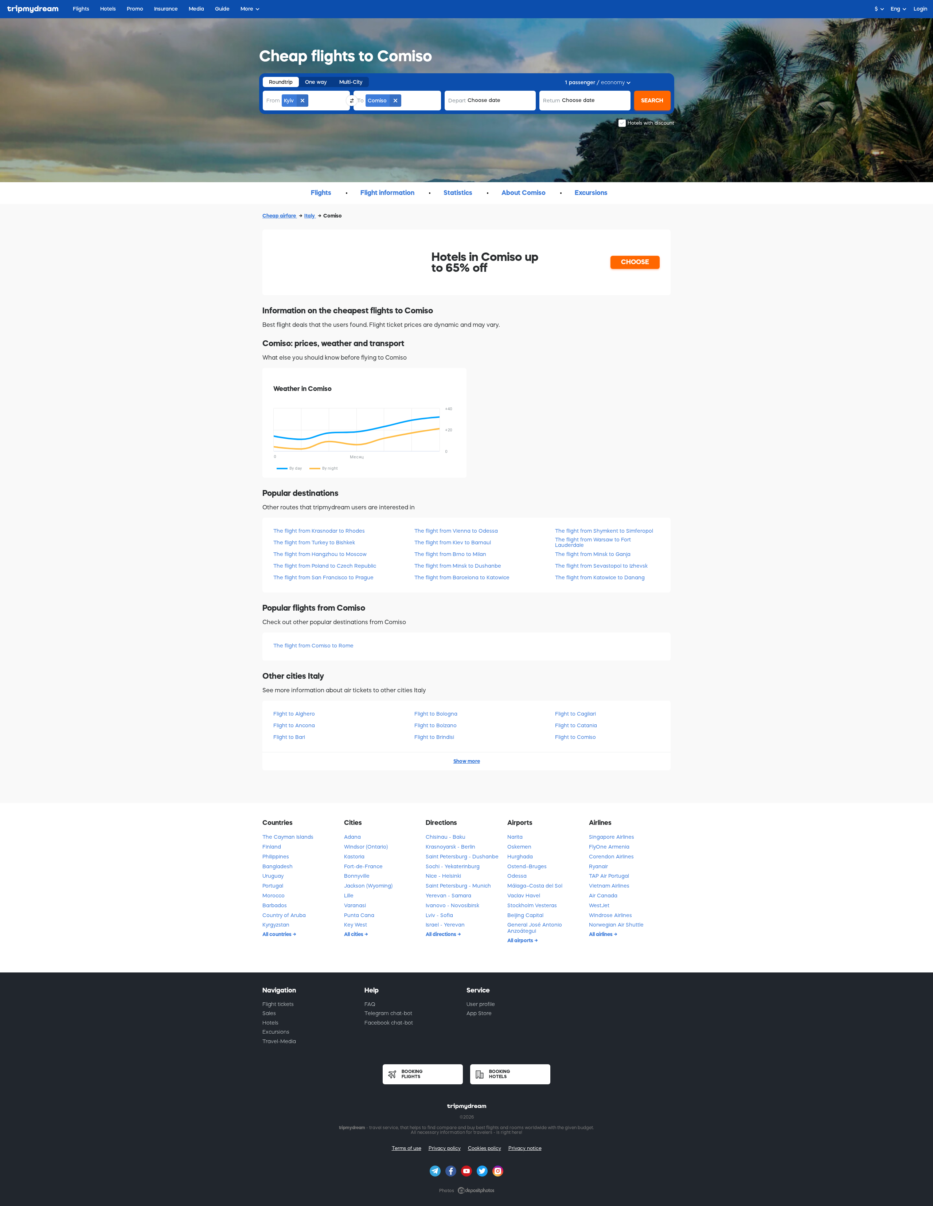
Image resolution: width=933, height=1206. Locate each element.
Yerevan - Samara (448, 895)
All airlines (601, 934)
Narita (515, 836)
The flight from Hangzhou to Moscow (320, 554)
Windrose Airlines (610, 915)
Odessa (517, 875)
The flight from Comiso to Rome (313, 645)
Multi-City (351, 82)
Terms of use (406, 1148)
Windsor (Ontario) (366, 846)
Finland (271, 846)
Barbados (274, 905)
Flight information (387, 192)
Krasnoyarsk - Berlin (450, 846)
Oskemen (519, 846)
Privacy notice (525, 1148)
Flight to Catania (576, 725)
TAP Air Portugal (609, 875)
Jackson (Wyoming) (368, 885)
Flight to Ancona (294, 725)
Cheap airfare (279, 215)
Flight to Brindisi (434, 737)
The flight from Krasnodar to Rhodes (319, 530)
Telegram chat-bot (388, 1013)
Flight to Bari (289, 737)
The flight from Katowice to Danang (600, 577)
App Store (479, 1013)
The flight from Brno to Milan (450, 554)
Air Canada (603, 895)
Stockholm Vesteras (532, 905)
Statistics (458, 192)
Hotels (270, 1022)
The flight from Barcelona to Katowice (462, 577)
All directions (441, 934)
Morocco (273, 895)
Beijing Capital (525, 915)
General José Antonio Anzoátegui (534, 927)
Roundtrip (281, 82)
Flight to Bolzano (435, 725)
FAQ (369, 1004)
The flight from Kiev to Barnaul (452, 542)
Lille (349, 895)
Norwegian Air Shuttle (616, 924)
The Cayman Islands (287, 836)
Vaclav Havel (523, 895)
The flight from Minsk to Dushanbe (457, 565)
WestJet (599, 905)
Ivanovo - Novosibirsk (452, 905)
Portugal (272, 885)
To (360, 100)
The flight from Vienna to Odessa (456, 530)
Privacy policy (445, 1148)
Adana (352, 836)
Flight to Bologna (435, 713)
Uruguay (273, 875)
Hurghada (520, 856)
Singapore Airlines (611, 836)
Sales (269, 1013)
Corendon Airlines (611, 856)
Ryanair (598, 866)
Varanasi (355, 905)
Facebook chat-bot (388, 1022)
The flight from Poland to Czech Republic (324, 565)
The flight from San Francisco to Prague (323, 577)
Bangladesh (277, 866)
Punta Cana (359, 915)
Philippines (275, 856)
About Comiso (523, 192)
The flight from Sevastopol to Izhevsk (601, 565)
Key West (355, 924)
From (273, 100)
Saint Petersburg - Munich (458, 885)
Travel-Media (279, 1041)
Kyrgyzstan (275, 924)
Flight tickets (278, 1004)
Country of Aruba (284, 915)
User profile (480, 1004)
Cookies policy (484, 1148)
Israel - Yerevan (445, 924)
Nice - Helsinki (443, 875)
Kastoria (354, 856)
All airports (520, 940)
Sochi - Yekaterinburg (453, 866)
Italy (310, 215)
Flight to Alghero (294, 713)
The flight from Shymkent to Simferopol (604, 530)
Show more (466, 761)
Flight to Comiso (575, 737)
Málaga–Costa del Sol (534, 885)
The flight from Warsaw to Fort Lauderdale (593, 542)
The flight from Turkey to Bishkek (314, 542)
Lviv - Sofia (439, 915)
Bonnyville (357, 875)
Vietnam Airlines (609, 885)
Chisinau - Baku (445, 836)
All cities (354, 934)
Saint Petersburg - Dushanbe (462, 856)
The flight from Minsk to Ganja (593, 554)
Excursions (591, 192)
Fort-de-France (363, 866)
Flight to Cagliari (575, 713)
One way (316, 82)
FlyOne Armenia (609, 846)
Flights (321, 192)
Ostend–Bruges (527, 866)
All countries (277, 934)
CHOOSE (635, 262)
